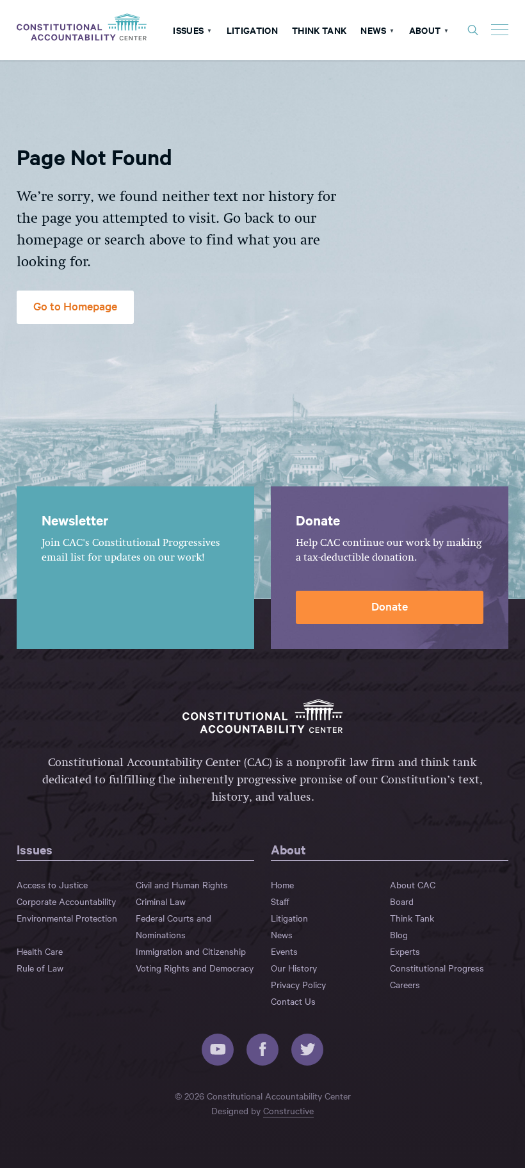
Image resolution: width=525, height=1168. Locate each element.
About (425, 29)
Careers (405, 984)
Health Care (40, 951)
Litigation (252, 29)
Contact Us (293, 1001)
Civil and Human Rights (182, 884)
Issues (188, 29)
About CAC (412, 884)
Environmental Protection (67, 917)
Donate (389, 605)
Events (284, 951)
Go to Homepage (75, 305)
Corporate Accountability (66, 901)
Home (282, 884)
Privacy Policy (298, 984)
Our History (294, 967)
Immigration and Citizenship (191, 951)
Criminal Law (161, 901)
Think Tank (319, 29)
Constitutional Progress (437, 967)
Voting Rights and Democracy (195, 967)
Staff (280, 901)
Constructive (288, 1110)
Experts (405, 951)
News (373, 29)
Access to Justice (52, 884)
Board (402, 901)
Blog (399, 934)
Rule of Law (40, 967)
